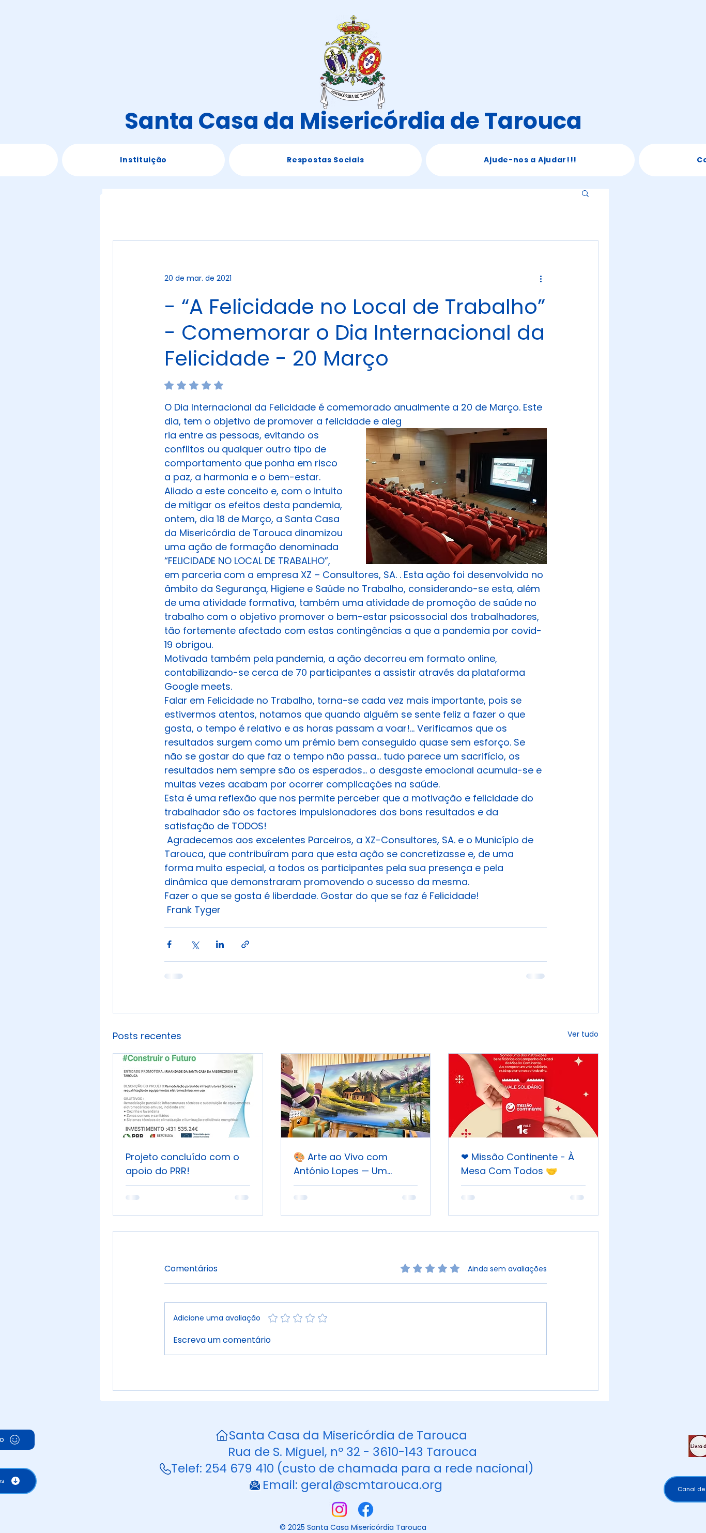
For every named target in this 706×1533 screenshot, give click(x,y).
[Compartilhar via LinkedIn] (220, 944)
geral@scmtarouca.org (371, 1485)
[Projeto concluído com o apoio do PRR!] (188, 1095)
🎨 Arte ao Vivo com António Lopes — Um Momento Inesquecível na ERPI (353, 1164)
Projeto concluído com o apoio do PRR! (182, 1163)
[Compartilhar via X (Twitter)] (194, 944)
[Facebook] (366, 1509)
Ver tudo (582, 1034)
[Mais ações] (540, 278)
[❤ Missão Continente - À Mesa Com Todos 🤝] (523, 1095)
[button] (143, 160)
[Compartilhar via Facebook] (169, 944)
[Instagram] (339, 1509)
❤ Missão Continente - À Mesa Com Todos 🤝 (517, 1163)
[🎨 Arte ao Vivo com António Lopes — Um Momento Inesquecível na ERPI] (356, 1095)
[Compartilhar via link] (245, 944)
